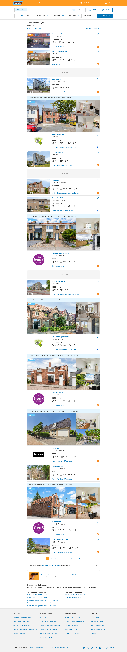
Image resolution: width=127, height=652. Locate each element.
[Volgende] (86, 558)
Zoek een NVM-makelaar (21, 626)
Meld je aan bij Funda (72, 618)
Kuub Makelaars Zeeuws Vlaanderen (64, 147)
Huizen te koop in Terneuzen (37, 595)
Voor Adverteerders (97, 626)
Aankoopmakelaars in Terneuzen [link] (76, 595)
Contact (93, 634)
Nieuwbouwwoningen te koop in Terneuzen (42, 600)
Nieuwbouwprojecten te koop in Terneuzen (42, 603)
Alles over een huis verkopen (49, 626)
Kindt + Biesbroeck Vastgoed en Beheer (65, 193)
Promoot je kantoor (71, 626)
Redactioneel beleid (98, 630)
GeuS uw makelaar (58, 47)
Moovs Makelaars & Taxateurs (62, 461)
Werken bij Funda (97, 622)
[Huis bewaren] (97, 34)
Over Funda (95, 618)
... (75, 558)
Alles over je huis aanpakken (49, 630)
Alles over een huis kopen (48, 622)
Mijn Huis (42, 618)
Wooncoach (56, 64)
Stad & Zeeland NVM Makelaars (62, 211)
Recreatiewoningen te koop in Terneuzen (41, 606)
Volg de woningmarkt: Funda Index (25, 630)
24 (79, 558)
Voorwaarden (40, 648)
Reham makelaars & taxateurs (62, 92)
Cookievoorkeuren (61, 648)
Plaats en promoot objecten (74, 622)
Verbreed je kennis (71, 630)
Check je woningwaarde (21, 622)
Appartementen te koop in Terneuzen (40, 597)
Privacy (31, 648)
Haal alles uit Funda (46, 638)
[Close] (25, 10)
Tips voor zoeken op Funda (48, 634)
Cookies (50, 648)
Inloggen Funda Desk (72, 634)
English (111, 648)
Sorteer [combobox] (93, 28)
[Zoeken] (73, 10)
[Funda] (18, 3)
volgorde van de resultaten (51, 566)
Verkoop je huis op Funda (22, 618)
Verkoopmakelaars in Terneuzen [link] (76, 597)
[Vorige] (41, 558)
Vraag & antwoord (19, 634)
